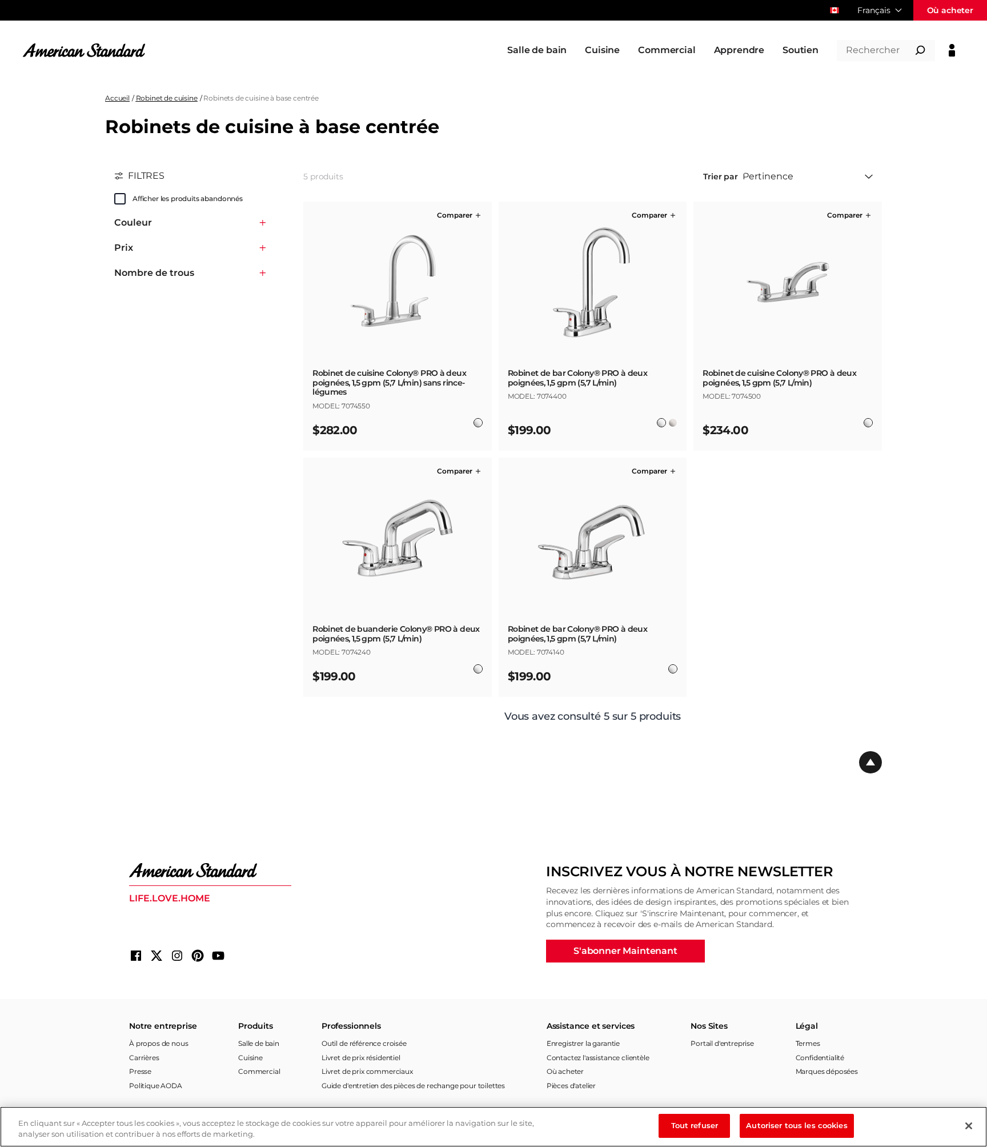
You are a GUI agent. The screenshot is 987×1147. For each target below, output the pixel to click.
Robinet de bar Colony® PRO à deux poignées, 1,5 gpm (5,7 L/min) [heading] (577, 378)
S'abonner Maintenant (625, 950)
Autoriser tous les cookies (796, 1125)
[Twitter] (156, 955)
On (120, 198)
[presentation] (397, 387)
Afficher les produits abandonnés (188, 198)
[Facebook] (136, 955)
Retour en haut (870, 762)
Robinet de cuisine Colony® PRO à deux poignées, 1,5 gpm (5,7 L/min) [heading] (779, 378)
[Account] (952, 50)
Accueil (117, 98)
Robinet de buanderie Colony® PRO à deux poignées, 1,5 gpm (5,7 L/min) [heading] (395, 634)
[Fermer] (968, 1125)
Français (873, 10)
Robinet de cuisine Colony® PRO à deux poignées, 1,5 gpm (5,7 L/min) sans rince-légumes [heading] (389, 382)
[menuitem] (537, 50)
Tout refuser (695, 1125)
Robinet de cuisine (167, 98)
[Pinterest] (197, 955)
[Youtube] (218, 955)
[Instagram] (177, 955)
